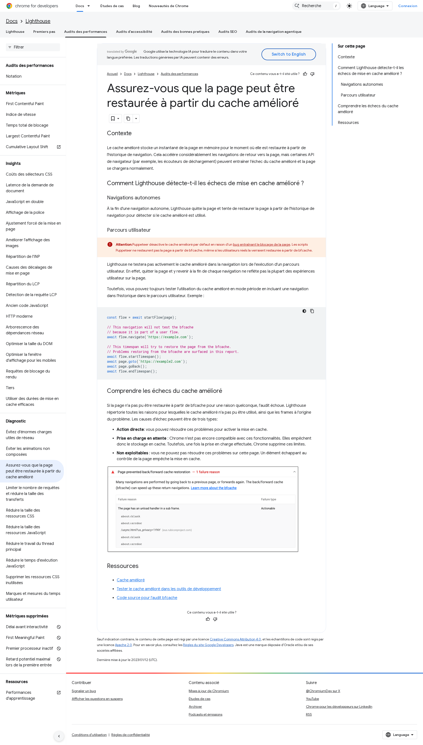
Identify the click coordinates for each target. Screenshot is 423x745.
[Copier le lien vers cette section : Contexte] (136, 134)
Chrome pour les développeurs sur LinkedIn (339, 706)
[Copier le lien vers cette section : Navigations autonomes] (165, 198)
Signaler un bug (84, 691)
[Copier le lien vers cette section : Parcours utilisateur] (156, 230)
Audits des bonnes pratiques (185, 31)
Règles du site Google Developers (208, 645)
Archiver (195, 706)
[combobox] (316, 5)
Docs (80, 6)
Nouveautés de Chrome (168, 6)
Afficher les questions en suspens (97, 699)
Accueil (112, 74)
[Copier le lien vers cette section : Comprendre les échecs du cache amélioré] (227, 391)
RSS (309, 714)
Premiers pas (44, 31)
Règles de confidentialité (130, 735)
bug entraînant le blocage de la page (261, 244)
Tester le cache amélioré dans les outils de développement (169, 589)
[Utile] (305, 74)
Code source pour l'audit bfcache (147, 597)
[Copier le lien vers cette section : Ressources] (143, 566)
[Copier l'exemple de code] (312, 311)
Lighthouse (37, 21)
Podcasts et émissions (205, 714)
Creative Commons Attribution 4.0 (235, 639)
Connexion (407, 6)
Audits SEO (227, 31)
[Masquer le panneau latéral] (59, 736)
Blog (136, 6)
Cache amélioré (131, 580)
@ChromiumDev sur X (323, 691)
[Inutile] (312, 74)
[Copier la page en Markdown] (128, 118)
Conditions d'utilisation (89, 735)
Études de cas (112, 6)
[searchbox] (33, 47)
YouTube (312, 699)
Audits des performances (85, 31)
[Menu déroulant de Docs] (90, 6)
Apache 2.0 (123, 645)
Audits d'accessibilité (134, 31)
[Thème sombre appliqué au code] (304, 311)
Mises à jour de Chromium (209, 691)
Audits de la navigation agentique (274, 31)
